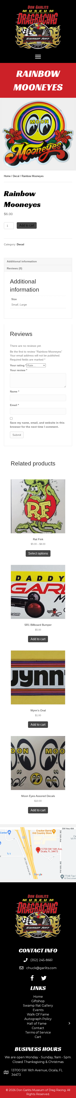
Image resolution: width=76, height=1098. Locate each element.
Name (14, 391)
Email (14, 405)
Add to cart (26, 225)
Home (7, 176)
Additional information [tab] (22, 261)
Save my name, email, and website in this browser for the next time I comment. (37, 424)
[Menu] (38, 56)
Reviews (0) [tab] (14, 268)
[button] (32, 978)
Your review (18, 370)
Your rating (18, 365)
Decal (16, 176)
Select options (38, 553)
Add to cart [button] (38, 639)
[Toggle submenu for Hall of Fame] (69, 1023)
